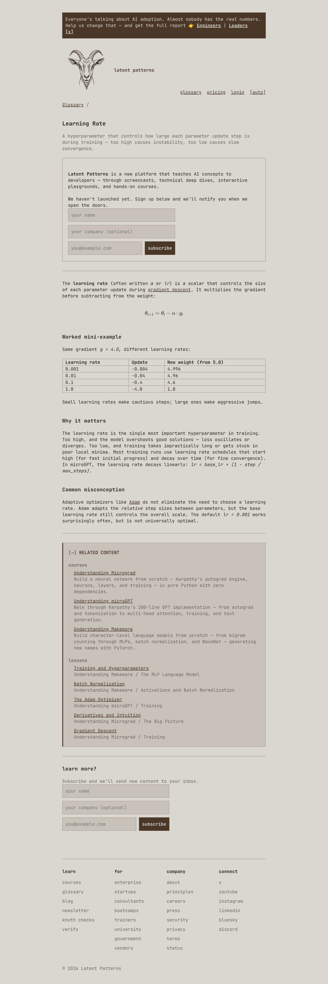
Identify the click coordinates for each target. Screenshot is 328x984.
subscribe (160, 248)
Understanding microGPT (103, 601)
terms (173, 939)
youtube (228, 892)
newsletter (75, 910)
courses (71, 882)
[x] (69, 32)
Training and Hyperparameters (111, 668)
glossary (190, 92)
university (127, 929)
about (173, 882)
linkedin (229, 910)
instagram (231, 901)
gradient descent (169, 290)
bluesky (228, 920)
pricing (216, 92)
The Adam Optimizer (98, 699)
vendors (123, 948)
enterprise (127, 882)
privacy (176, 929)
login (237, 92)
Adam (134, 502)
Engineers (209, 25)
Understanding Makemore (103, 629)
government (127, 939)
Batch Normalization (99, 684)
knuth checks (78, 920)
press (173, 910)
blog (67, 901)
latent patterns (134, 70)
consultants (129, 901)
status (175, 948)
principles (180, 892)
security (177, 920)
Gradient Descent (95, 731)
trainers (125, 920)
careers (176, 901)
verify (70, 929)
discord (228, 929)
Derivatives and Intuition (107, 715)
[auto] (258, 92)
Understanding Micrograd (104, 573)
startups (125, 892)
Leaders (238, 25)
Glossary (73, 105)
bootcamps (126, 910)
